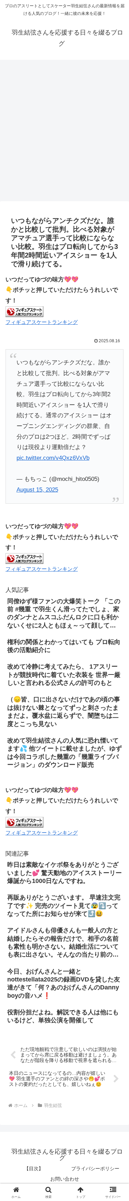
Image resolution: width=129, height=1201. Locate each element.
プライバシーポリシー (95, 1168)
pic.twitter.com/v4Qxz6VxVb (53, 458)
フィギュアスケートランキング (42, 322)
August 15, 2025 (37, 489)
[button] (115, 976)
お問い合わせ (64, 1179)
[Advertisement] (64, 133)
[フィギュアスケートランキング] (24, 311)
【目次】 (33, 1168)
